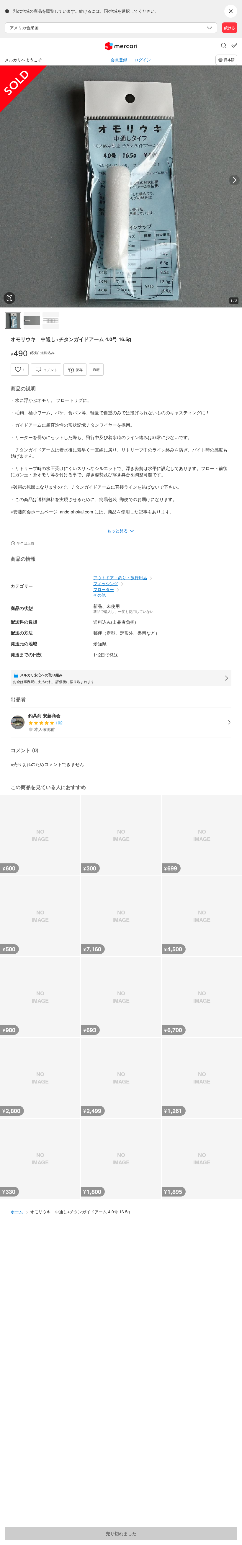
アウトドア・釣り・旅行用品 (120, 577)
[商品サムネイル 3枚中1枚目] (13, 320)
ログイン (142, 60)
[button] (223, 46)
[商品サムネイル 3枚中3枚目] (50, 320)
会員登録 (119, 60)
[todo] (234, 45)
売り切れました (121, 1533)
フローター (103, 589)
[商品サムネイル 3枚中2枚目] (32, 320)
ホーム (17, 1212)
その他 (99, 595)
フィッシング (105, 583)
